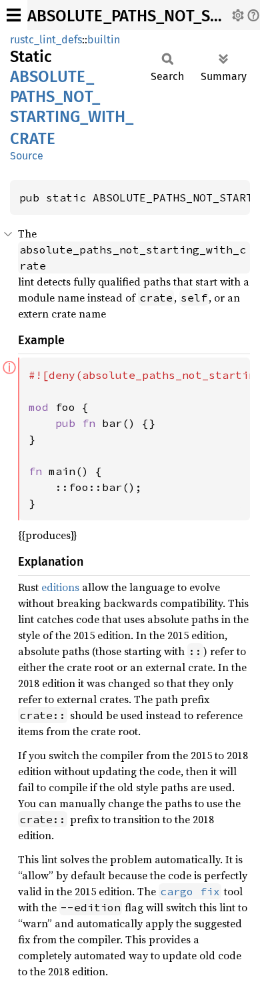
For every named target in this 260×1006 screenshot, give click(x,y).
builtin (103, 39)
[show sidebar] (13, 15)
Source (26, 155)
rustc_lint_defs (46, 39)
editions (60, 587)
